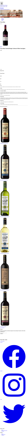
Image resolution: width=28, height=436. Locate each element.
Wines (1, 9)
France (6, 6)
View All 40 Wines (2, 327)
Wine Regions (3, 6)
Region (4, 9)
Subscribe (2, 333)
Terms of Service (3, 434)
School (4, 5)
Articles (1, 5)
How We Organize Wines (4, 430)
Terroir (7, 9)
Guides (2, 5)
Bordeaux (3, 18)
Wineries (2, 9)
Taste (5, 5)
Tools (6, 5)
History (6, 9)
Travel (8, 9)
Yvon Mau (3, 19)
